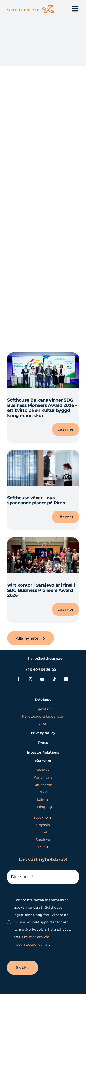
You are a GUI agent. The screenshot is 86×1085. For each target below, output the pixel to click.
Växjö (43, 792)
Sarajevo (43, 839)
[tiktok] (54, 679)
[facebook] (18, 679)
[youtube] (42, 679)
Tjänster (43, 709)
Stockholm (43, 817)
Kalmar (43, 799)
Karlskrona (43, 777)
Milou (43, 847)
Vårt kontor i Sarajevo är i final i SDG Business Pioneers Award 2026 (41, 590)
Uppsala (43, 825)
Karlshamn (43, 785)
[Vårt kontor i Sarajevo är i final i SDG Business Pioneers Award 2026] (43, 541)
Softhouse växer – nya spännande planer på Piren (36, 500)
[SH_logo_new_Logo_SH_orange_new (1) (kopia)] (30, 7)
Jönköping (43, 807)
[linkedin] (66, 679)
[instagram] (30, 679)
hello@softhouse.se (45, 658)
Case (43, 724)
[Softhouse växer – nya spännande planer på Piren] (43, 454)
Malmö (43, 770)
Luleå (43, 832)
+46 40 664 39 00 (40, 669)
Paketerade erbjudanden (43, 716)
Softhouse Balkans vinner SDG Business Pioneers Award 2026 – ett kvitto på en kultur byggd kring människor (42, 408)
